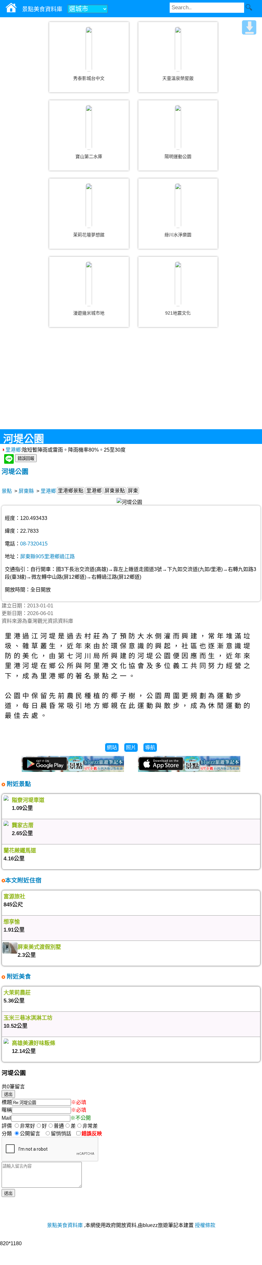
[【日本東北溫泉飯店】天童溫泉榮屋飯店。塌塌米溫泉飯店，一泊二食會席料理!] (178, 49)
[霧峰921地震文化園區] (178, 284)
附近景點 (18, 784)
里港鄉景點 (70, 490)
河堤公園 (15, 471)
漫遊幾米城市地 (88, 313)
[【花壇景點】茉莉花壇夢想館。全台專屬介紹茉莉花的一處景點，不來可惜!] (89, 205)
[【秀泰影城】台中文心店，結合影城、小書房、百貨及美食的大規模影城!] (89, 49)
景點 (7, 491)
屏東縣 (26, 491)
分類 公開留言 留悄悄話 (38, 1133)
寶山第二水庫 (88, 156)
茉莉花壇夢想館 (88, 234)
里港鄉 (13, 450)
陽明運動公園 (178, 156)
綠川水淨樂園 (178, 234)
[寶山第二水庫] (89, 127)
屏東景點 (114, 490)
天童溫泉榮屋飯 (178, 78)
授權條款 (205, 1225)
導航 (150, 747)
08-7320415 (34, 543)
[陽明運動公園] (178, 127)
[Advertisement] (131, 383)
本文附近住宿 (23, 880)
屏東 (133, 490)
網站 (112, 747)
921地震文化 (178, 313)
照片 (131, 747)
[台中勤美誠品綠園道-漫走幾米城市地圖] (89, 284)
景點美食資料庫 (65, 1225)
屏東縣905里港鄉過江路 (47, 556)
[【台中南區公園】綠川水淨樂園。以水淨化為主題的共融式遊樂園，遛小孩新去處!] (178, 205)
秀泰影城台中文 (88, 78)
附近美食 (18, 976)
